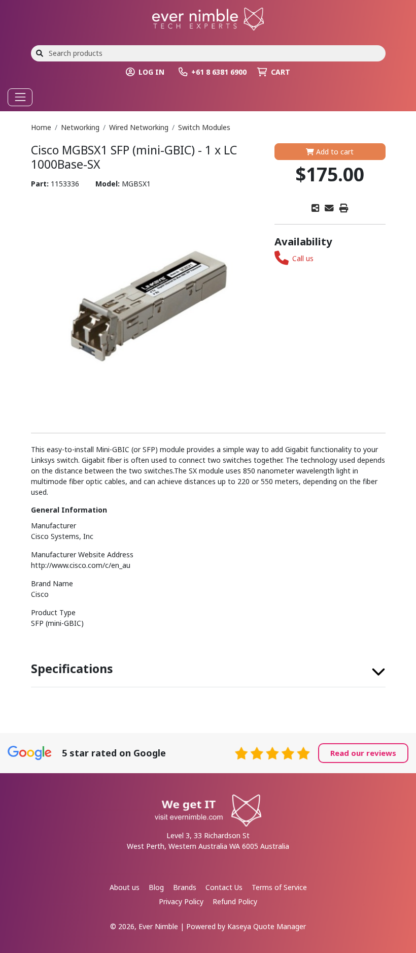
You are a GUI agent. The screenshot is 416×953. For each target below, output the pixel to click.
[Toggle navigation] (20, 97)
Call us (303, 258)
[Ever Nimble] (208, 18)
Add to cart (334, 151)
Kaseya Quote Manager (266, 926)
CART (280, 72)
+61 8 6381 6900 (219, 72)
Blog (156, 887)
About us (125, 887)
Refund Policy (235, 901)
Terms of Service (279, 887)
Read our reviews (363, 753)
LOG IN (151, 72)
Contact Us (223, 887)
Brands (184, 887)
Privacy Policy (181, 901)
